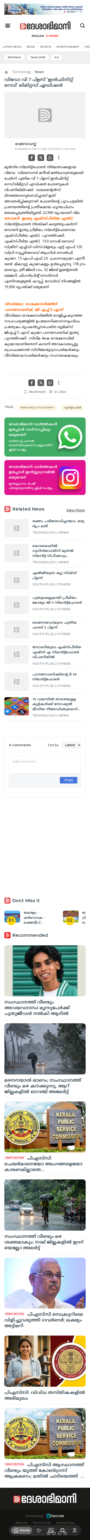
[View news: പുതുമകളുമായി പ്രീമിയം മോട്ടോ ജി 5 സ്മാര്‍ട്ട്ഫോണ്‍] (16, 605)
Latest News (12, 46)
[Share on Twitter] (41, 157)
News (31, 46)
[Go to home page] (45, 26)
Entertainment (68, 46)
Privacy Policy (65, 1522)
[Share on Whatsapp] (50, 157)
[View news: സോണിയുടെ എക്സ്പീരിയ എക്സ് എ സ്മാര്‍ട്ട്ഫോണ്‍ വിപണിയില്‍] (16, 654)
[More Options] (59, 158)
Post (68, 780)
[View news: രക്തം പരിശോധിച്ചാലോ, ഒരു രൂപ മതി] (16, 528)
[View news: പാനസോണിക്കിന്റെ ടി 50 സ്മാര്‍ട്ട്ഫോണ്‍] (16, 681)
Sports (45, 46)
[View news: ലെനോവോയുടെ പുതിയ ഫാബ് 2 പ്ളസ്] (16, 630)
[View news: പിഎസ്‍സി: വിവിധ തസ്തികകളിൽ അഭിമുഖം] (45, 1361)
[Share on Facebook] (31, 157)
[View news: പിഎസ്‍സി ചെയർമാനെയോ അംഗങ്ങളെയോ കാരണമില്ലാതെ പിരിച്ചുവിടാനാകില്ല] (45, 1127)
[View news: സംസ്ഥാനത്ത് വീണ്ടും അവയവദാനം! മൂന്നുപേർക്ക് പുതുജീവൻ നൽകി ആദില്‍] (45, 971)
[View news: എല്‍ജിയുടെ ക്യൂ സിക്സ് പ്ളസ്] (16, 580)
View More (75, 510)
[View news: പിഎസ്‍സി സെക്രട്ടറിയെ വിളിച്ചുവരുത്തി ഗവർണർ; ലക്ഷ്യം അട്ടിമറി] (45, 1283)
